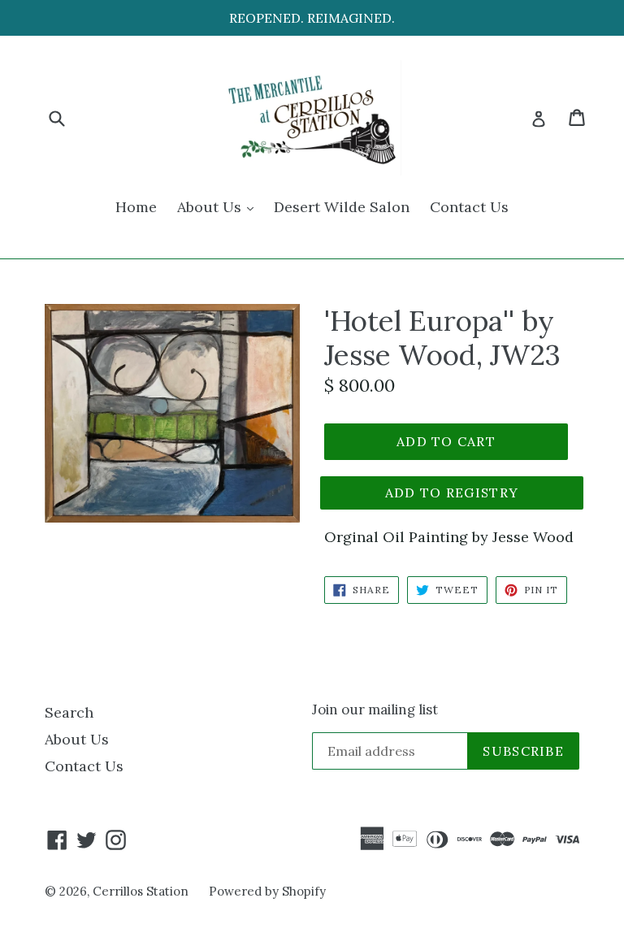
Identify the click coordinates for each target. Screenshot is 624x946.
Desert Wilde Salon (342, 206)
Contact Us (469, 206)
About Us (219, 206)
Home (136, 206)
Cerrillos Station (140, 891)
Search (69, 712)
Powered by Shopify (267, 891)
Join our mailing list (375, 709)
